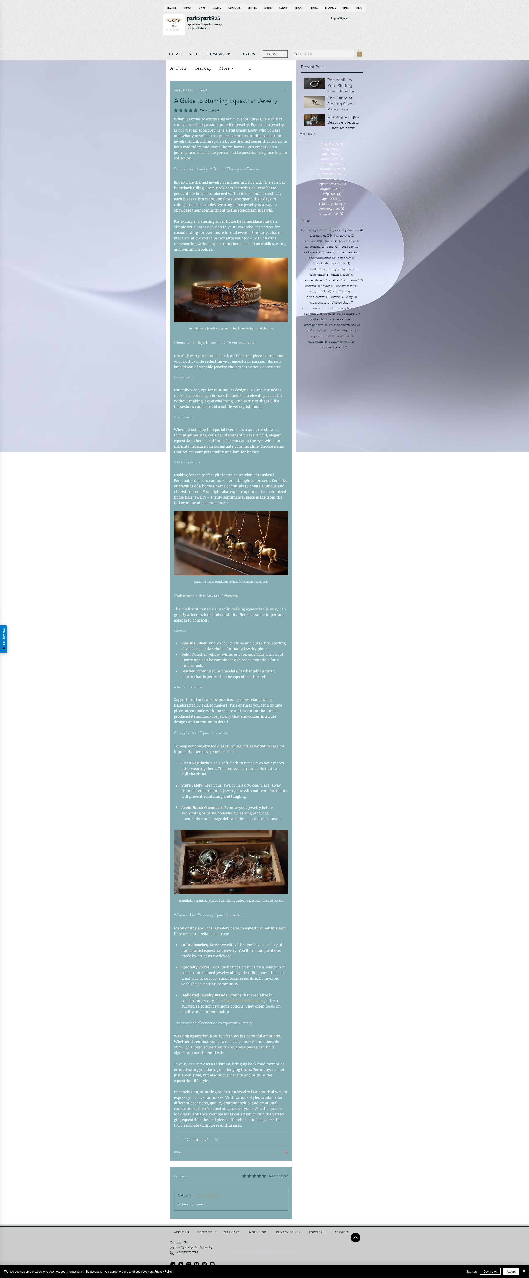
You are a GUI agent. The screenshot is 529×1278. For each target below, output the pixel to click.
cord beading (348, 314)
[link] (359, 53)
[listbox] (275, 54)
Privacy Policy (163, 1271)
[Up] (355, 1237)
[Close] (524, 1271)
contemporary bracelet (344, 308)
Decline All (490, 1271)
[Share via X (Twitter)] (186, 1139)
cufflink (345, 336)
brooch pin (340, 263)
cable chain (319, 274)
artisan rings (321, 235)
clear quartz (320, 302)
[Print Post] (216, 1139)
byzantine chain (346, 269)
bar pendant (314, 247)
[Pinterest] (196, 1264)
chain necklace (314, 280)
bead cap (350, 247)
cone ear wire (313, 308)
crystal (317, 336)
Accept (511, 1271)
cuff (331, 336)
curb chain (317, 341)
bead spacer (313, 252)
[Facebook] (180, 1264)
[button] (275, 54)
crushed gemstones (344, 325)
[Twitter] (204, 1264)
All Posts (178, 69)
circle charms (318, 297)
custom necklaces (332, 347)
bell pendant (351, 252)
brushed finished (318, 269)
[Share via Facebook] (176, 1139)
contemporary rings (319, 314)
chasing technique (319, 286)
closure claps (343, 302)
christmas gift (347, 286)
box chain (346, 258)
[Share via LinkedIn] (196, 1139)
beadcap (203, 69)
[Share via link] (206, 1139)
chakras (337, 280)
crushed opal (317, 330)
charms (355, 280)
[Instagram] (188, 1264)
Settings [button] (471, 1271)
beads (332, 252)
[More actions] (286, 90)
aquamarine (353, 230)
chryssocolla (320, 291)
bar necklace (349, 241)
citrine (337, 297)
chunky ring (343, 291)
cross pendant (315, 325)
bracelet (321, 263)
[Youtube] (212, 1264)
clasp (351, 297)
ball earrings (344, 235)
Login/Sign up (340, 18)
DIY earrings (311, 230)
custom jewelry (342, 341)
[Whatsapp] (172, 1264)
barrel (333, 247)
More (224, 69)
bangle (330, 241)
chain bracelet (343, 274)
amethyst (332, 230)
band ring (313, 241)
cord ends (319, 319)
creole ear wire (342, 319)
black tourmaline (322, 258)
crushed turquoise (344, 330)
